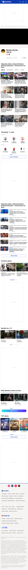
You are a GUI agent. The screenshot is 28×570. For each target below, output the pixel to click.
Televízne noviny (12, 530)
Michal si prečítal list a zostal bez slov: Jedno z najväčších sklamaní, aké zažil (21, 110)
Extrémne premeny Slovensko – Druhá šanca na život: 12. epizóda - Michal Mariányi (7, 82)
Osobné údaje (5, 511)
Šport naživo (9, 532)
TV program (4, 493)
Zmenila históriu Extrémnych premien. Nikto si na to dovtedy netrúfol (17, 213)
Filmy (22, 532)
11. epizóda (4, 403)
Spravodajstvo (20, 530)
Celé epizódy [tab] (10, 69)
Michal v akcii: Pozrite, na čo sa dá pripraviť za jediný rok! (7, 124)
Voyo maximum (5, 530)
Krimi (10, 506)
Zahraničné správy (18, 518)
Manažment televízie (20, 500)
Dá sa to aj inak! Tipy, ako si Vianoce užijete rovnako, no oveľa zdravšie (18, 243)
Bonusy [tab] (17, 69)
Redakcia (16, 523)
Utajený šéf (3, 272)
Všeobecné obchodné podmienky (9, 520)
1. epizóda (19, 341)
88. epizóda (17, 403)
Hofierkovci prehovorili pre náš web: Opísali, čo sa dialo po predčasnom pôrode (18, 229)
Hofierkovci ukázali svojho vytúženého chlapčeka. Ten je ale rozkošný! (17, 221)
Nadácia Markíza (20, 506)
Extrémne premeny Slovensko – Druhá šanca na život (15, 26)
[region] (14, 70)
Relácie (2, 26)
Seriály (18, 532)
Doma (3, 506)
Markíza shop (20, 508)
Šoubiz (9, 493)
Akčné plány (20, 496)
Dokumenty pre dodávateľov (8, 498)
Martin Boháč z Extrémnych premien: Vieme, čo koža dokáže (6, 96)
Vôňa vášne (17, 402)
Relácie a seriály (15, 493)
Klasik (13, 506)
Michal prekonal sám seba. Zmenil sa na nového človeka (20, 124)
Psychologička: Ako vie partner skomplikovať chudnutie (6, 110)
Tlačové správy (5, 496)
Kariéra (15, 496)
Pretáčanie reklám (12, 508)
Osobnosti (22, 493)
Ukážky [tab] (22, 69)
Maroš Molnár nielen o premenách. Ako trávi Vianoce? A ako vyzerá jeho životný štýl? (20, 82)
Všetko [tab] (3, 69)
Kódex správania (18, 498)
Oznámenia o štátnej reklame (8, 500)
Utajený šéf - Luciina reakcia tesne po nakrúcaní (8, 274)
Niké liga (3, 532)
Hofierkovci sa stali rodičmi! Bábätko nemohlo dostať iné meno (17, 236)
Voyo (6, 84)
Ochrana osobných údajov (7, 523)
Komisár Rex (3, 402)
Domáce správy (9, 518)
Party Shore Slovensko (21, 272)
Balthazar (3, 339)
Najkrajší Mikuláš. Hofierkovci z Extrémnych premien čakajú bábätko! (17, 250)
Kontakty (3, 518)
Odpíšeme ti (4, 508)
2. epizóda (3, 341)
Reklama (11, 496)
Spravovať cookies (13, 511)
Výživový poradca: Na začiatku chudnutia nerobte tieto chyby (20, 96)
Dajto (6, 506)
